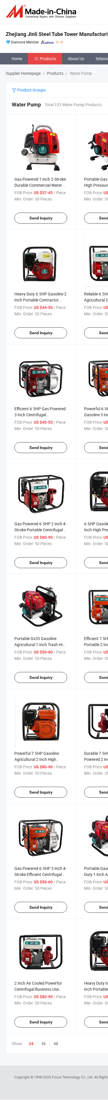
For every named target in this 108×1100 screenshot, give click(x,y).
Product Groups (31, 90)
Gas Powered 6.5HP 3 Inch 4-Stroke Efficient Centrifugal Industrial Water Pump (40, 874)
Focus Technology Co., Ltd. (73, 1077)
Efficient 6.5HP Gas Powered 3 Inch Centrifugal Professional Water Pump (40, 414)
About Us (76, 58)
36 (43, 1043)
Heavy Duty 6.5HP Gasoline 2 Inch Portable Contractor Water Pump (40, 300)
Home (17, 58)
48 (56, 1043)
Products (48, 58)
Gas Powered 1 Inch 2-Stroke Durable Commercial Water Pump (40, 185)
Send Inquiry (40, 218)
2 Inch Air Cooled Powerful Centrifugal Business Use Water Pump (37, 989)
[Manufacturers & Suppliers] (42, 11)
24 (31, 1043)
